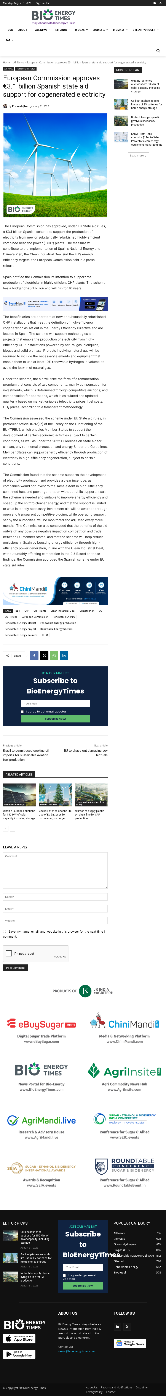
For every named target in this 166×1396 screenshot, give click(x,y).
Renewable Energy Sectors (56, 628)
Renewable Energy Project (20, 628)
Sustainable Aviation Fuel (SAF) (90, 803)
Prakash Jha (20, 106)
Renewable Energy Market (20, 622)
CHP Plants (40, 610)
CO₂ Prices (11, 616)
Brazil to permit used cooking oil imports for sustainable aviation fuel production (26, 755)
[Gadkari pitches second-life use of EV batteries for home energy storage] (55, 794)
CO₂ (101, 610)
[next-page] (12, 829)
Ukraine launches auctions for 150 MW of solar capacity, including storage (19, 814)
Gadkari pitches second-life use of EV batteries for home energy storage (55, 814)
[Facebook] (34, 655)
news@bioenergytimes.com (76, 1351)
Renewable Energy (26, 68)
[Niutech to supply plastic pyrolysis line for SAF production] (91, 794)
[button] (158, 51)
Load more (137, 155)
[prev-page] (5, 829)
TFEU (45, 635)
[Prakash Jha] (6, 106)
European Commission (35, 616)
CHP (26, 610)
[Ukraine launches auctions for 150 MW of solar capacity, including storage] (19, 794)
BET (18, 610)
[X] (44, 655)
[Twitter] (160, 3)
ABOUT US (67, 1313)
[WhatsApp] (54, 655)
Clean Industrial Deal (63, 610)
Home (7, 62)
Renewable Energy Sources (21, 635)
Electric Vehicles (48, 804)
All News (18, 62)
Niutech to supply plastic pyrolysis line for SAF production (89, 814)
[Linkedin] (154, 3)
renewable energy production (58, 622)
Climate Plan (87, 610)
